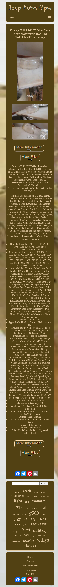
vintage (30, 545)
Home (30, 557)
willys (43, 540)
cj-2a (36, 493)
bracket (28, 541)
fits (25, 524)
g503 (34, 513)
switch (17, 524)
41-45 (27, 508)
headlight (45, 496)
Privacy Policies (30, 565)
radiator (39, 501)
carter (35, 508)
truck (44, 514)
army (16, 514)
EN (27, 574)
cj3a (27, 502)
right (33, 536)
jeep (17, 506)
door (26, 534)
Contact (30, 561)
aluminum (17, 496)
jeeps (15, 531)
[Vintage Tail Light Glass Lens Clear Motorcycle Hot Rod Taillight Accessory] (30, 72)
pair (44, 507)
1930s (24, 515)
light (18, 500)
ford (25, 530)
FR (32, 574)
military (40, 530)
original (35, 519)
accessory (15, 541)
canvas (35, 496)
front (43, 492)
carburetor (41, 535)
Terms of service (30, 570)
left (28, 497)
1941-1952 (38, 524)
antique (18, 535)
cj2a (17, 519)
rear (17, 492)
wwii (27, 490)
